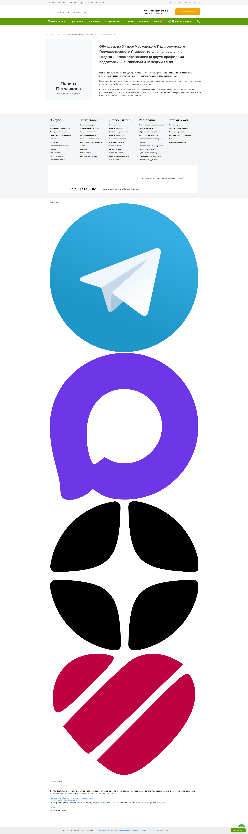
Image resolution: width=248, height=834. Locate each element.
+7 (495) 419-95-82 (156, 10)
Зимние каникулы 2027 (89, 128)
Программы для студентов (90, 142)
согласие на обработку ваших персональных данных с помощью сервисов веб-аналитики (131, 830)
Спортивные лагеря (117, 139)
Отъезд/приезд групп (148, 160)
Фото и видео (85, 153)
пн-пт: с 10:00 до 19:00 (153, 13)
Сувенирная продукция (149, 153)
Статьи (142, 142)
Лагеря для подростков (119, 156)
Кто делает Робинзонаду (60, 128)
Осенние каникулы (87, 125)
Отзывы (53, 149)
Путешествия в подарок (179, 128)
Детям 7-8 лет (115, 146)
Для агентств (55, 153)
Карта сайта (55, 807)
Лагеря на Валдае (117, 135)
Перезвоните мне (187, 11)
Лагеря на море (116, 128)
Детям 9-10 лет (115, 149)
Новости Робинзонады (59, 146)
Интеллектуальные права (60, 135)
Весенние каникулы (87, 135)
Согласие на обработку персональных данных (71, 798)
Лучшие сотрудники (177, 132)
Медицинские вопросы (148, 135)
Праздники (83, 149)
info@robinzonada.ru (102, 802)
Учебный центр (175, 125)
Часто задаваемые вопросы (150, 139)
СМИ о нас (54, 142)
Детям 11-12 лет (116, 153)
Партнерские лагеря (88, 156)
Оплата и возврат (146, 128)
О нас (52, 125)
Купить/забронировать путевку (152, 125)
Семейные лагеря (146, 149)
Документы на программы (180, 135)
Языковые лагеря (116, 142)
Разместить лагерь (58, 160)
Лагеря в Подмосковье (118, 132)
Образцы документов (148, 132)
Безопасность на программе (151, 146)
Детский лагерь (120, 120)
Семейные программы (89, 139)
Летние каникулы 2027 (89, 132)
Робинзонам (184, 2)
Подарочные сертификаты (150, 156)
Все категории (115, 160)
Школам (196, 2)
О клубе (171, 2)
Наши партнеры (56, 156)
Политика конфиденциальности (65, 800)
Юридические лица (58, 132)
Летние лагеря (115, 125)
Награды (53, 139)
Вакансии (173, 139)
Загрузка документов (177, 142)
